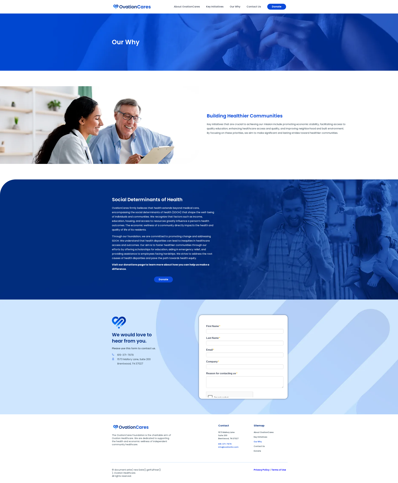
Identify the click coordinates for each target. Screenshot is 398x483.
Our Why (235, 6)
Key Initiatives (215, 6)
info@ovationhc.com (228, 447)
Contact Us (254, 6)
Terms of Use (278, 469)
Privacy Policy (261, 469)
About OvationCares (187, 6)
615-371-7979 (224, 444)
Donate (257, 451)
